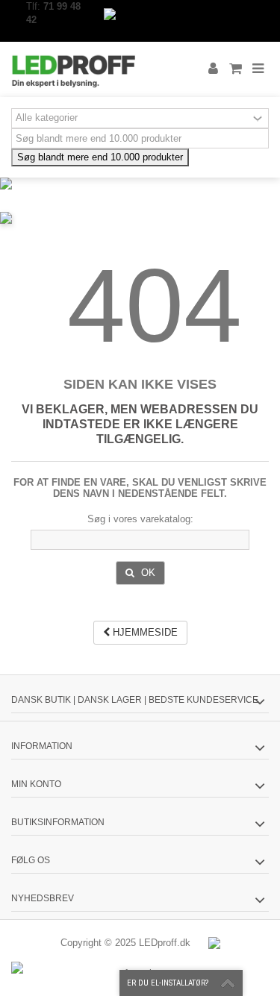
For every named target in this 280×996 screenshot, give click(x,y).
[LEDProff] (91, 69)
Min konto (36, 784)
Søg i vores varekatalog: (140, 518)
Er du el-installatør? (167, 983)
